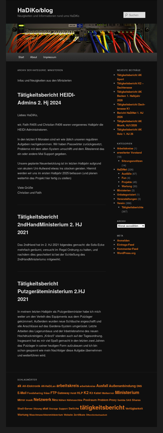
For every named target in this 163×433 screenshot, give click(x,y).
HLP (80, 393)
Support (63, 408)
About (33, 57)
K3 (91, 393)
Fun (124, 178)
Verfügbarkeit (134, 408)
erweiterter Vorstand (129, 152)
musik (29, 400)
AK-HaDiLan (48, 386)
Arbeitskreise (125, 148)
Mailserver (108, 393)
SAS (128, 400)
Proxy (113, 400)
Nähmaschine (74, 400)
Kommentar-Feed (127, 249)
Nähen (62, 400)
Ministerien (124, 190)
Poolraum (90, 400)
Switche (74, 408)
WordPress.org (126, 253)
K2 (86, 392)
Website (68, 414)
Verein (121, 203)
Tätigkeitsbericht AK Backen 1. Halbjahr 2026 (129, 96)
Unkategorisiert (126, 194)
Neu (55, 400)
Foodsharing (35, 393)
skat (45, 408)
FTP (53, 392)
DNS (139, 386)
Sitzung (37, 408)
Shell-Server (25, 408)
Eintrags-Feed (125, 244)
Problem (103, 400)
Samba (121, 400)
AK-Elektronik (31, 386)
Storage (53, 408)
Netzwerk (42, 399)
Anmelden (123, 240)
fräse (47, 393)
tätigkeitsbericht (102, 407)
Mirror (21, 400)
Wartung (127, 186)
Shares (136, 400)
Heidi (73, 393)
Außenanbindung (122, 385)
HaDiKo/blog (35, 10)
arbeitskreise (87, 386)
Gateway (63, 393)
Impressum (49, 57)
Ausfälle (127, 173)
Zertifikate (79, 414)
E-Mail (21, 393)
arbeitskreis (67, 385)
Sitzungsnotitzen (132, 161)
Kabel (97, 393)
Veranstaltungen (127, 199)
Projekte (127, 182)
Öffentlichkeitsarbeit (96, 414)
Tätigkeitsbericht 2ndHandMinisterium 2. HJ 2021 (49, 224)
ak (19, 385)
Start (21, 57)
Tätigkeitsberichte (132, 207)
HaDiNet (122, 169)
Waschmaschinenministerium (46, 414)
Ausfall (102, 385)
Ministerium (127, 392)
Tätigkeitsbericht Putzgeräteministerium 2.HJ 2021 (51, 291)
